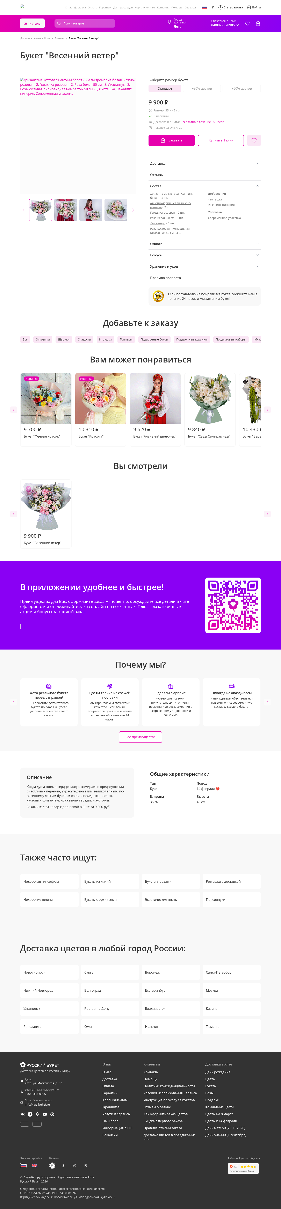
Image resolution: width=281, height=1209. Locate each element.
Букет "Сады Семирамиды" (209, 432)
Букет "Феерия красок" (42, 408)
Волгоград (92, 990)
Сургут (89, 972)
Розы (209, 1093)
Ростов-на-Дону (96, 1008)
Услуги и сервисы (116, 1114)
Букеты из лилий (97, 881)
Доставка (80, 7)
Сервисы (190, 7)
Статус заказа (233, 7)
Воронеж (152, 972)
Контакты (163, 7)
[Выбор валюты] (212, 7)
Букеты (210, 1086)
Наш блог (110, 1121)
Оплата (92, 7)
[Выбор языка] (204, 7)
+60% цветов (242, 88)
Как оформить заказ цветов (166, 1114)
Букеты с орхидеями (100, 899)
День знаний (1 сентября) (225, 1135)
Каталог (35, 23)
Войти (256, 7)
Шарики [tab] (64, 339)
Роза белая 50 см (162, 218)
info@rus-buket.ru (37, 1104)
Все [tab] (25, 339)
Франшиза (111, 1107)
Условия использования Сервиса (170, 1093)
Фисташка (215, 199)
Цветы (210, 1079)
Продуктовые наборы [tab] (231, 339)
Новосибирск (34, 972)
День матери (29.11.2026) (225, 1128)
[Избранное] (247, 23)
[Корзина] (258, 23)
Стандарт (165, 88)
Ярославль (32, 1026)
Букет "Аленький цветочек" (154, 432)
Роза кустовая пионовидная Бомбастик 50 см (170, 231)
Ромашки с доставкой (223, 881)
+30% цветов (202, 88)
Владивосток (155, 1008)
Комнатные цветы (219, 1107)
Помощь (177, 7)
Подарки (212, 1100)
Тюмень (212, 1026)
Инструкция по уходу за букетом (169, 1100)
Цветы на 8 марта (219, 1114)
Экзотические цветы (161, 899)
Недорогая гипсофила (41, 881)
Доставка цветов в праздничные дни (170, 1137)
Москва (212, 990)
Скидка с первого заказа (163, 1121)
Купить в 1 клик (221, 140)
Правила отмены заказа (163, 1128)
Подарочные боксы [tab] (154, 339)
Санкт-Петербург (219, 972)
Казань (211, 1008)
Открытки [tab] (43, 339)
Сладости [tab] (84, 339)
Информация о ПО (117, 1128)
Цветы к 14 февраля (221, 1121)
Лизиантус (157, 223)
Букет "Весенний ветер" (42, 538)
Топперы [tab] (126, 339)
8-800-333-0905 (35, 1094)
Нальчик (152, 1026)
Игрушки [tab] (105, 339)
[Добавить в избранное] (254, 140)
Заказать (175, 140)
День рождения (217, 1072)
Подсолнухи (215, 899)
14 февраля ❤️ (208, 788)
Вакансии (110, 1135)
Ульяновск (31, 1008)
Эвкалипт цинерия (221, 205)
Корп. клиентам (145, 7)
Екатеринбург (156, 990)
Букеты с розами (158, 881)
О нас (68, 7)
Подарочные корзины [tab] (192, 339)
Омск (88, 1026)
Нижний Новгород (38, 990)
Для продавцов (123, 7)
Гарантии (105, 7)
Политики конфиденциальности (169, 1086)
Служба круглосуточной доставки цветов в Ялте (58, 1177)
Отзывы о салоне (157, 1107)
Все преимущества (140, 737)
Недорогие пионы (38, 899)
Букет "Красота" (91, 408)
